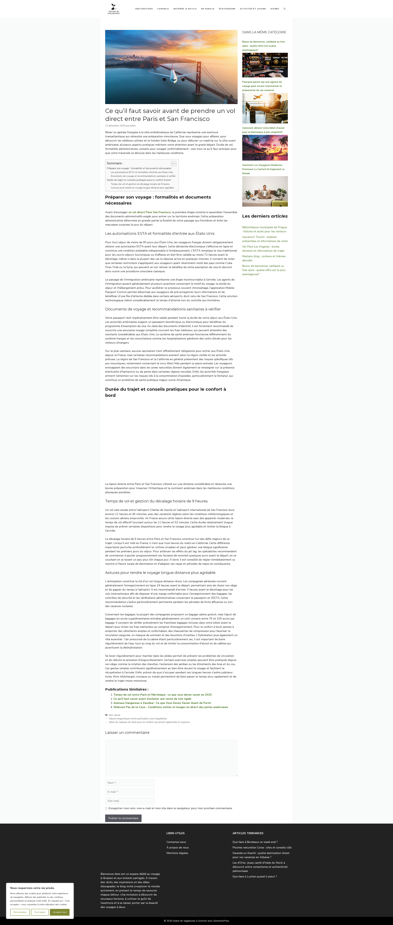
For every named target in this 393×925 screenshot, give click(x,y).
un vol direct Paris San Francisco (149, 212)
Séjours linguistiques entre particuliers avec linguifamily (138, 718)
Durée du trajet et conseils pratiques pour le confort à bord (139, 180)
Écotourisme (227, 9)
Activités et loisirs (253, 9)
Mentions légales (177, 853)
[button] (284, 8)
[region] (40, 901)
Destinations (144, 9)
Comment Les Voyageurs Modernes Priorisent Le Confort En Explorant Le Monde (263, 169)
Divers (275, 9)
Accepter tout (59, 912)
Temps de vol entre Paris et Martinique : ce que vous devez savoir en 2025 (162, 695)
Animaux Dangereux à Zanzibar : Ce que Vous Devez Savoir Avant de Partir (162, 703)
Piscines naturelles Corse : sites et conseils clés (262, 847)
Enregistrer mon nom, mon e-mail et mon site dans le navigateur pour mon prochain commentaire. (170, 808)
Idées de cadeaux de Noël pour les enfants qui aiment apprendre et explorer (149, 722)
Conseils (163, 9)
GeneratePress (221, 920)
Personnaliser (20, 912)
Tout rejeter (40, 912)
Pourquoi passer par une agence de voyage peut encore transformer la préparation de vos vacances (262, 86)
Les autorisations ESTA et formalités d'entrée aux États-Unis (142, 172)
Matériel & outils (185, 9)
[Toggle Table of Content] (172, 163)
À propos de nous (178, 847)
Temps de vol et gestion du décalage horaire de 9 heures (140, 184)
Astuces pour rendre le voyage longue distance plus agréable (142, 187)
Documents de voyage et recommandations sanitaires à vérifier (143, 176)
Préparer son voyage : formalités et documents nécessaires (139, 168)
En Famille (207, 9)
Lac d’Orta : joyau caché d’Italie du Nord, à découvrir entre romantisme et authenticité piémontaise (260, 867)
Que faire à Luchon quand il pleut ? (255, 876)
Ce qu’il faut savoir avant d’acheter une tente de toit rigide (152, 699)
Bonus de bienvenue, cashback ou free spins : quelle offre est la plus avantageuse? (263, 46)
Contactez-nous (176, 842)
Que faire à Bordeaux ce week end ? (255, 842)
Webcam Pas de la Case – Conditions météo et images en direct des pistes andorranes (170, 707)
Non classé (114, 715)
